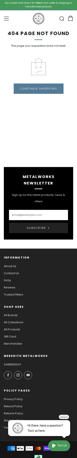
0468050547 (12, 364)
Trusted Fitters (13, 294)
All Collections (13, 322)
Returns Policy (13, 413)
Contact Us (11, 273)
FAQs (7, 280)
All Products (12, 329)
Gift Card (10, 336)
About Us (10, 266)
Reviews (9, 287)
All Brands (11, 315)
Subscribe (36, 227)
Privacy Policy (13, 399)
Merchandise (13, 344)
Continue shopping (38, 88)
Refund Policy (13, 406)
